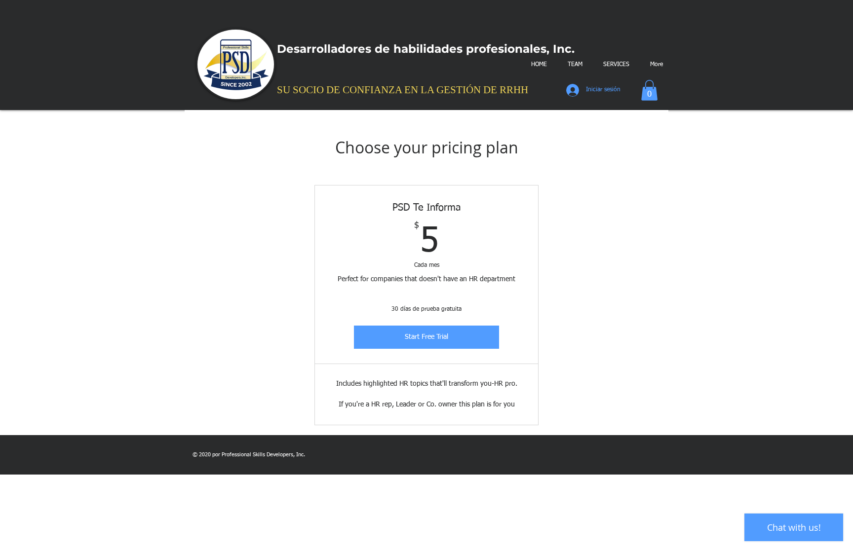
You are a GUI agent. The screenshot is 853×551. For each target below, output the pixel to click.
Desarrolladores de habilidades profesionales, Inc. (426, 49)
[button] (649, 90)
